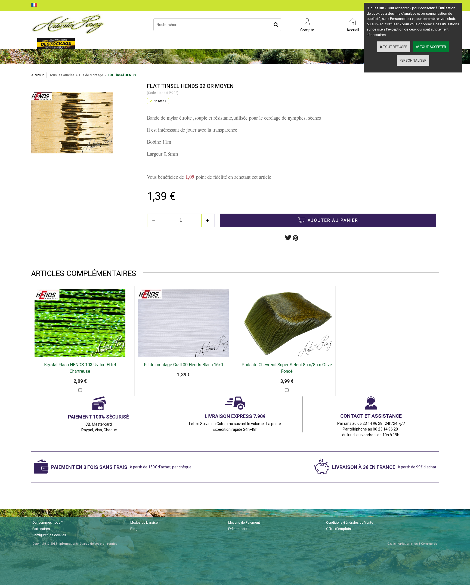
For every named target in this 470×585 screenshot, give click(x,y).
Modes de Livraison (145, 523)
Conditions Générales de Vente (349, 523)
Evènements (237, 529)
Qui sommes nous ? (47, 523)
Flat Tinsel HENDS (122, 75)
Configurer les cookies (49, 535)
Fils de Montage (91, 75)
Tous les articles (62, 75)
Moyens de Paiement (244, 523)
